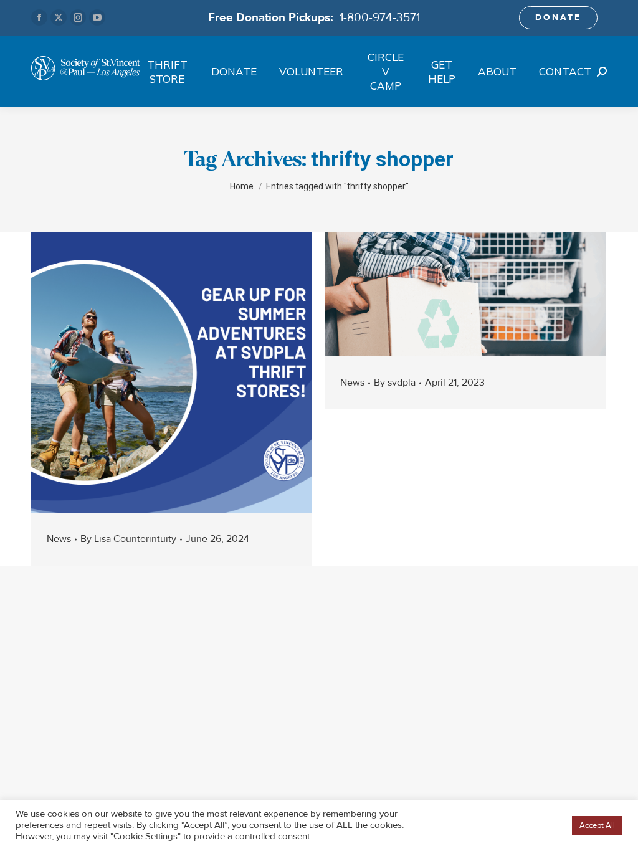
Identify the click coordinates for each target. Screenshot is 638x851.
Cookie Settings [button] (534, 825)
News (59, 539)
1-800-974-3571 (380, 17)
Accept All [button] (597, 825)
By (128, 539)
